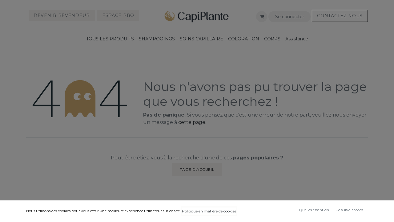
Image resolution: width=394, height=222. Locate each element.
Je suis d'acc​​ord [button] (349, 210)
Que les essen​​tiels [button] (314, 210)
